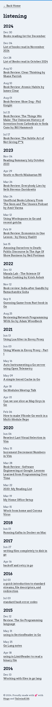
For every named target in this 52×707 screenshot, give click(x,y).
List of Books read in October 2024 (25, 61)
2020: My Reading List (17, 488)
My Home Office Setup (18, 499)
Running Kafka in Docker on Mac (24, 532)
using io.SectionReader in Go (22, 634)
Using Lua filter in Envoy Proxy (23, 339)
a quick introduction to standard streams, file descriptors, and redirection (24, 587)
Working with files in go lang (22, 678)
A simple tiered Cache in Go (21, 379)
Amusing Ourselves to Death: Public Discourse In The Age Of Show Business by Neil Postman (23, 251)
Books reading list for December (24, 36)
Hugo (6, 698)
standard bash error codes (20, 601)
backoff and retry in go (18, 565)
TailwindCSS (22, 698)
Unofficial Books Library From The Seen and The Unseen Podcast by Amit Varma (25, 204)
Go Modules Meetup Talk (19, 390)
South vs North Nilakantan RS (22, 174)
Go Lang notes (12, 645)
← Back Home (12, 5)
